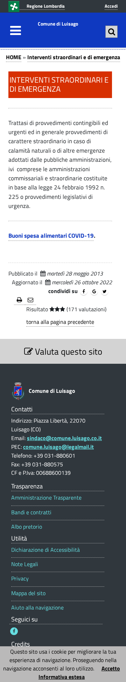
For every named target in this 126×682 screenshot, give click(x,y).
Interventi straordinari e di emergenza (73, 57)
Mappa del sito (28, 593)
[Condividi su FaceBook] (84, 291)
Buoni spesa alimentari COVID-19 (51, 235)
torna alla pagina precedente (60, 322)
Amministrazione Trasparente (46, 497)
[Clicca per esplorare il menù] (13, 30)
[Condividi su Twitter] (104, 291)
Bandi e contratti (31, 512)
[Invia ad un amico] (30, 300)
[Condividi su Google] (94, 291)
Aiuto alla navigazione (37, 607)
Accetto (111, 668)
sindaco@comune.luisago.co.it (64, 438)
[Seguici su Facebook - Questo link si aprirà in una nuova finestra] (14, 631)
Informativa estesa (61, 677)
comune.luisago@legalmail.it (58, 447)
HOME (13, 57)
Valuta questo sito (67, 351)
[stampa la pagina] (19, 300)
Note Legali (24, 564)
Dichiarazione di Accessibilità (45, 550)
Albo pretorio (26, 526)
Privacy (20, 578)
